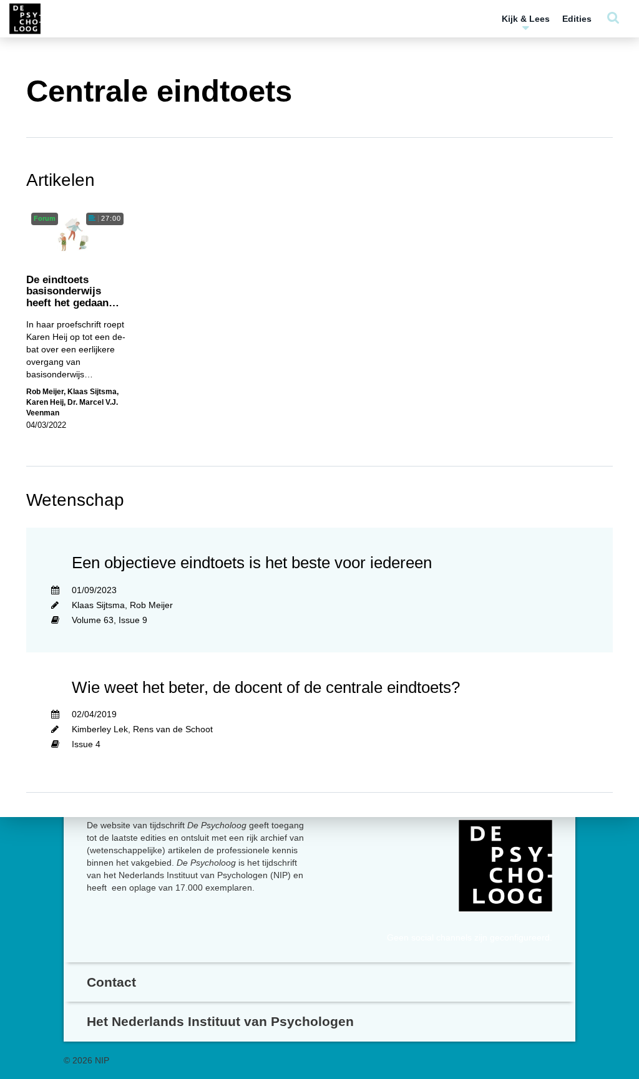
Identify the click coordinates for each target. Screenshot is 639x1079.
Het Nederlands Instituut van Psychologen (220, 1021)
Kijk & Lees (526, 19)
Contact (111, 982)
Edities (577, 19)
